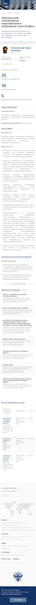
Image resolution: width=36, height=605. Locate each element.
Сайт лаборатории (6, 64)
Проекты (16, 13)
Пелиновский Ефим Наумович (21, 49)
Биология (4, 523)
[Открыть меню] (33, 2)
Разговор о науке (22, 546)
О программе (5, 552)
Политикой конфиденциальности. (11, 594)
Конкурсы (4, 534)
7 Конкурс (28, 537)
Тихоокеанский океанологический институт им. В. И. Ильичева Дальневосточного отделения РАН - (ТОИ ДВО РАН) (16, 33)
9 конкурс (12, 539)
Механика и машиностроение (10, 525)
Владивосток (8, 35)
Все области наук (28, 530)
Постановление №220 (8, 555)
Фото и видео (12, 546)
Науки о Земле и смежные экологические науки (16, 528)
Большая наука (6, 548)
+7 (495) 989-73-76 (9, 488)
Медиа (3, 543)
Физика (19, 530)
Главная (9, 13)
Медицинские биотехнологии (17, 523)
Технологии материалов (8, 530)
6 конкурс (21, 537)
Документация (20, 555)
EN (30, 2)
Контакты (16, 559)
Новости (4, 546)
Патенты (25, 290)
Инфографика (5, 537)
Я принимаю (18, 600)
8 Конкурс (4, 539)
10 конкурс (19, 539)
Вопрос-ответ (6, 559)
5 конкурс (14, 537)
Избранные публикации (10, 290)
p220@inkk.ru (6, 496)
